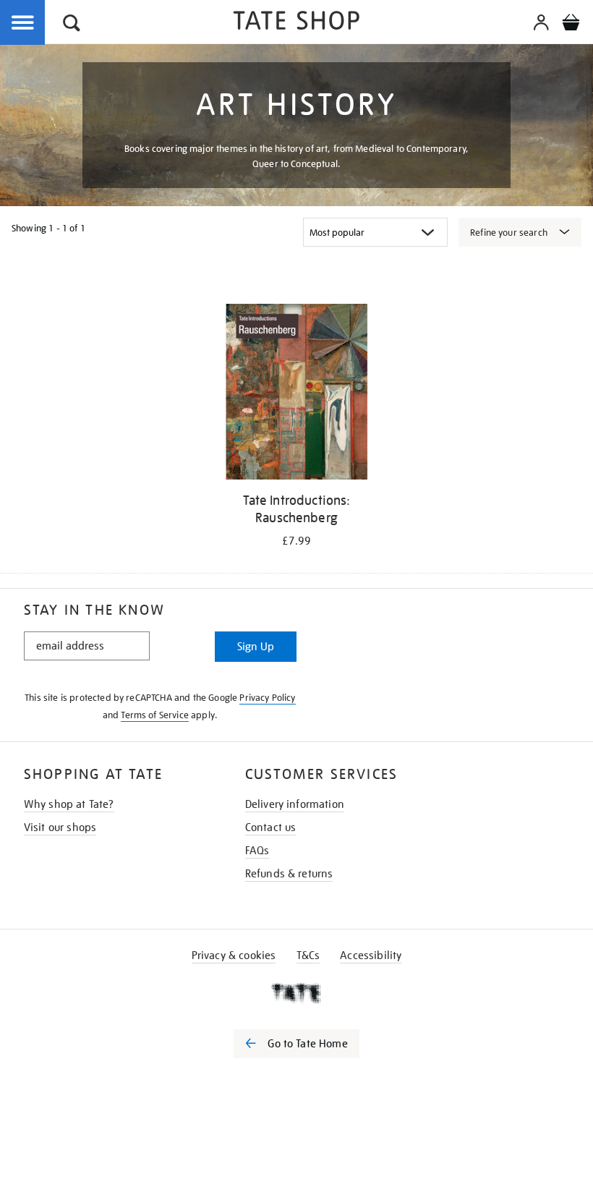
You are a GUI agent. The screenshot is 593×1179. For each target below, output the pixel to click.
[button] (71, 24)
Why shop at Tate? (69, 804)
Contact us (270, 827)
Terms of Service (155, 715)
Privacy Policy (267, 697)
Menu (23, 23)
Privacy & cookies (234, 955)
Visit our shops (60, 827)
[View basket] (570, 24)
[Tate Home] (296, 993)
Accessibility (370, 955)
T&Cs (308, 955)
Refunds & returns (289, 874)
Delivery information (294, 804)
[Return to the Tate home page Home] (296, 23)
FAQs (257, 850)
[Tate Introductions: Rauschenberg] (296, 394)
